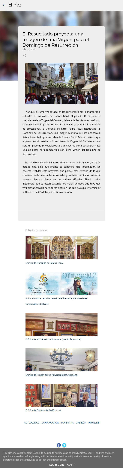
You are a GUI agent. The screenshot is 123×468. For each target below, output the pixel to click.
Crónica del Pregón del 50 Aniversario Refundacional (52, 375)
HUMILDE (93, 422)
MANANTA (67, 422)
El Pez (15, 5)
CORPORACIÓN (50, 422)
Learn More (56, 464)
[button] (24, 56)
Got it (71, 464)
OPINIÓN (81, 422)
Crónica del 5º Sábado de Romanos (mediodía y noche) (53, 339)
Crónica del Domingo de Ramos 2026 (44, 263)
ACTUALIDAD (31, 422)
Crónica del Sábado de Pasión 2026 (43, 410)
